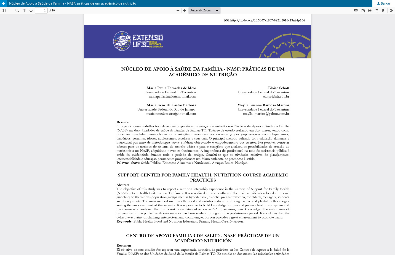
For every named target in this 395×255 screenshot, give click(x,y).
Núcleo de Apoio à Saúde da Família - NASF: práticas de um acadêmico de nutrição (72, 3)
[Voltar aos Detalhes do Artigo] (3, 3)
